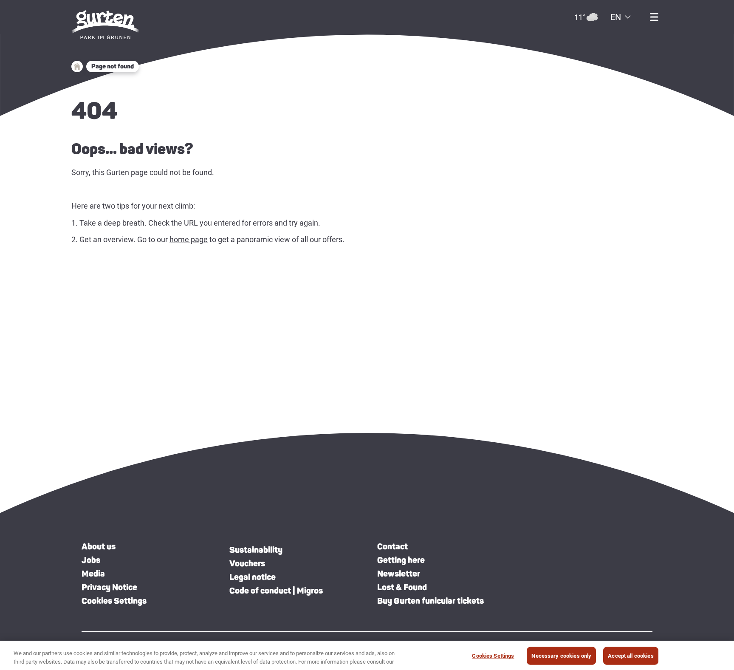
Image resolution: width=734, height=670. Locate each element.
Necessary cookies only (561, 656)
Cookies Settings (114, 601)
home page (188, 239)
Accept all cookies (630, 656)
